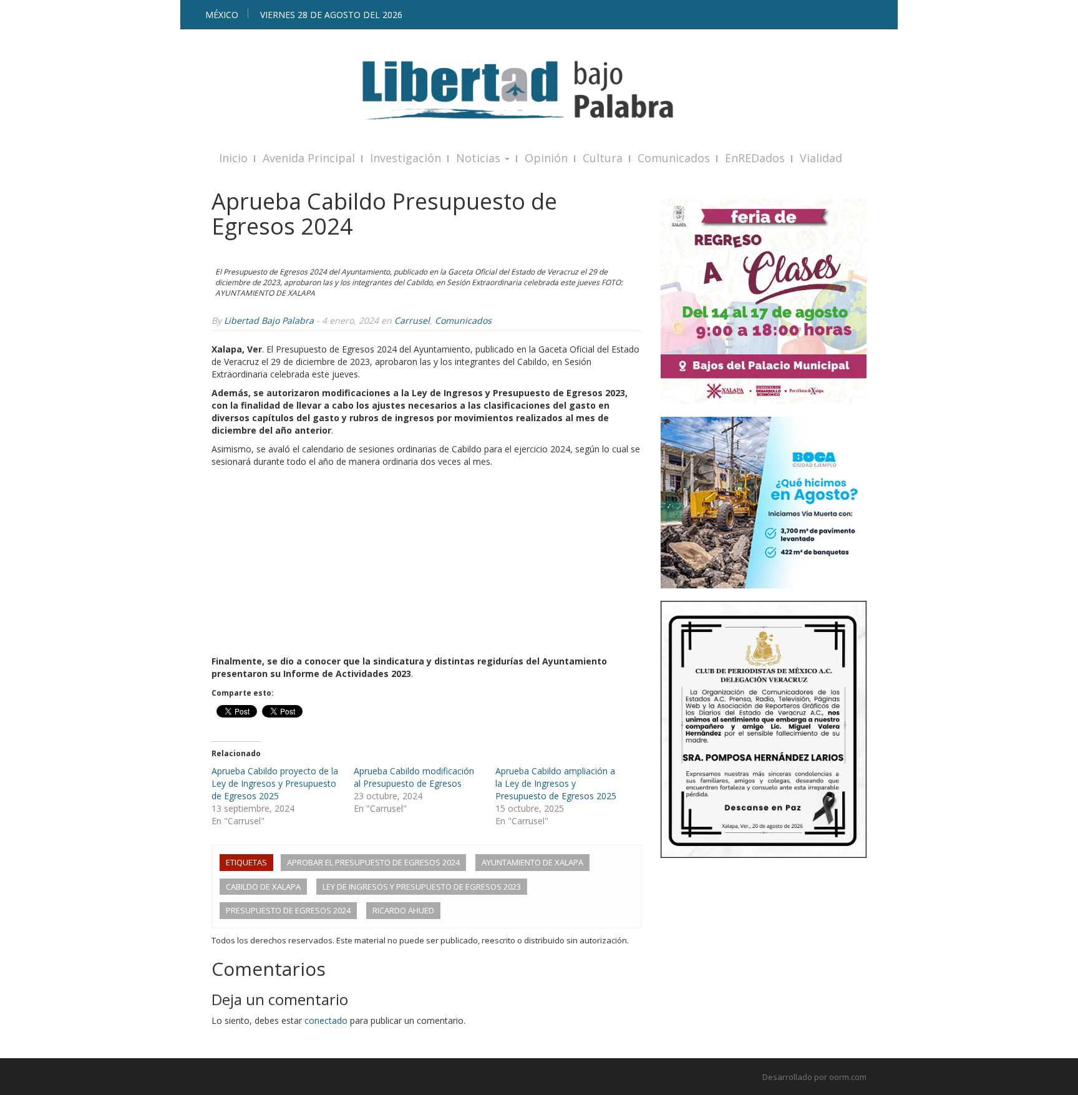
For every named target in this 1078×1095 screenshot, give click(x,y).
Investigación (405, 157)
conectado (325, 1020)
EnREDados (755, 157)
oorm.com (848, 1077)
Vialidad (821, 157)
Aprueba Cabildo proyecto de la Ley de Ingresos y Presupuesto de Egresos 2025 (274, 783)
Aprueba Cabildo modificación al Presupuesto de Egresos (414, 777)
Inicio (233, 157)
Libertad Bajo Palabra (269, 320)
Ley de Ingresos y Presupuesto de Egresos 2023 (422, 886)
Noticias (479, 157)
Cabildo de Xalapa (263, 886)
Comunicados (674, 157)
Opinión (546, 157)
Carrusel (412, 320)
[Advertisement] (426, 561)
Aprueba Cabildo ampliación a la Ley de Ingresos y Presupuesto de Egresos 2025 (555, 783)
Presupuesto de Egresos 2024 (288, 910)
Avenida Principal (309, 157)
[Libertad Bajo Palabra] (539, 90)
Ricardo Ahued (403, 910)
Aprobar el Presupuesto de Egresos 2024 (373, 862)
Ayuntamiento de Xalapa (532, 862)
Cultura (603, 157)
